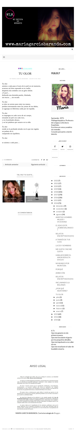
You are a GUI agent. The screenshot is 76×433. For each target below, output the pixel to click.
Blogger (57, 413)
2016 (56, 197)
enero (58, 311)
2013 (56, 314)
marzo (58, 306)
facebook (54, 149)
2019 (56, 189)
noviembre (60, 209)
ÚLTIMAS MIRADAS (11, 198)
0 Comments (8, 159)
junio (58, 300)
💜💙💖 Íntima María (25, 68)
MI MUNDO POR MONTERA (62, 264)
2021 (56, 183)
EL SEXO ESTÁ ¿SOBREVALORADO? (64, 227)
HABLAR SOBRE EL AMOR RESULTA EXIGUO (63, 257)
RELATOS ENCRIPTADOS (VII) (64, 278)
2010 (56, 320)
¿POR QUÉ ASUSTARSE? (61, 289)
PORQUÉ (59, 269)
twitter (62, 149)
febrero (59, 308)
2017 (56, 195)
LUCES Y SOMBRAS (63, 245)
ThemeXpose (19, 429)
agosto (58, 214)
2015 (56, 200)
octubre (59, 211)
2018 (56, 192)
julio (57, 297)
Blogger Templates (44, 429)
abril (57, 303)
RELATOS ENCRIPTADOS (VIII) (65, 235)
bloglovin (55, 157)
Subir (71, 429)
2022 (56, 180)
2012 (56, 317)
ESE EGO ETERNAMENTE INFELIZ (35, 199)
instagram (70, 149)
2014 (56, 203)
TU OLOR (59, 294)
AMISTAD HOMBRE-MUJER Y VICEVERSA (64, 219)
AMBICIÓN (60, 273)
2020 (56, 186)
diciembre (60, 206)
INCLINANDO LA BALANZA (63, 283)
